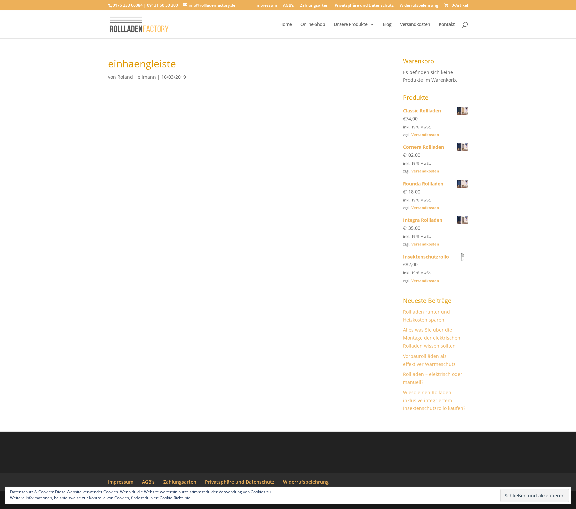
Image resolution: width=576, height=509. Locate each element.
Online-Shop (312, 24)
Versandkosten (415, 24)
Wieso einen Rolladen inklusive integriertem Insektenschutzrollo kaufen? (434, 400)
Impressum (266, 5)
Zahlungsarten (314, 5)
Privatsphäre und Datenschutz (364, 5)
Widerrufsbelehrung (419, 5)
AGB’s (288, 5)
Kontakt (447, 24)
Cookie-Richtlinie (175, 498)
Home (285, 24)
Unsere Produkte (350, 24)
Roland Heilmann (136, 77)
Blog (387, 24)
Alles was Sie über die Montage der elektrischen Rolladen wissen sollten (431, 338)
